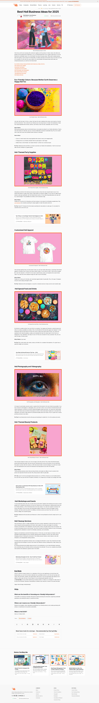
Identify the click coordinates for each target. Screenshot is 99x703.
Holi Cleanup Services (18, 74)
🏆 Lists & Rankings (22, 618)
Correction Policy (57, 699)
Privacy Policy (56, 690)
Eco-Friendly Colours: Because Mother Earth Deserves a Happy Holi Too (29, 63)
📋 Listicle (29, 618)
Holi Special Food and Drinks (20, 68)
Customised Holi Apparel (19, 67)
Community (38, 697)
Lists (49, 5)
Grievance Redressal (76, 695)
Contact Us (38, 692)
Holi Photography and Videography (21, 70)
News (20, 5)
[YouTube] (20, 695)
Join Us (47, 15)
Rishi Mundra (26, 15)
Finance (40, 5)
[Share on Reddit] (43, 624)
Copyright (56, 693)
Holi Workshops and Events (20, 73)
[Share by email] (48, 624)
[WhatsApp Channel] (24, 695)
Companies (26, 5)
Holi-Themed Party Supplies (20, 65)
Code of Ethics (74, 690)
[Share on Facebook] (27, 624)
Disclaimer (56, 695)
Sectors (58, 5)
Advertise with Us (39, 695)
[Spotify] (22, 695)
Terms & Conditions (57, 692)
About (37, 690)
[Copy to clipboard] (54, 624)
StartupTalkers (33, 5)
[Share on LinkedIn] (32, 624)
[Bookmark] (59, 624)
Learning (45, 5)
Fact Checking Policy (76, 692)
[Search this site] (62, 5)
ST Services (70, 5)
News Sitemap (74, 693)
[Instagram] (18, 695)
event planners (17, 202)
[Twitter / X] (12, 695)
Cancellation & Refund (58, 697)
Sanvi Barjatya (33, 15)
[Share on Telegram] (38, 624)
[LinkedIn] (16, 695)
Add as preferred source (56, 15)
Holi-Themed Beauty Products (20, 71)
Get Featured (77, 5)
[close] (98, 1)
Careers (53, 5)
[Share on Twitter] (22, 624)
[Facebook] (14, 695)
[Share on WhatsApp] (16, 624)
